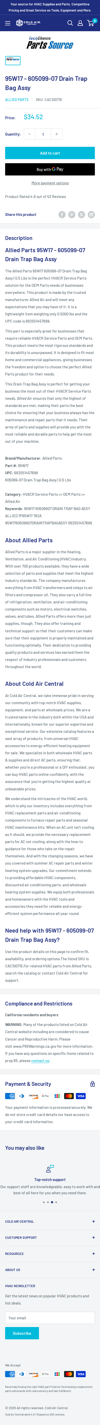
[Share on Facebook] (62, 214)
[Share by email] (91, 214)
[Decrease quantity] (29, 134)
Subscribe (22, 1333)
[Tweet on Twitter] (81, 214)
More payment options (50, 183)
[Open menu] (7, 23)
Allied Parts (16, 99)
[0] (90, 23)
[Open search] (70, 23)
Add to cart (50, 152)
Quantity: (13, 134)
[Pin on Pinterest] (71, 214)
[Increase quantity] (56, 134)
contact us (40, 1060)
